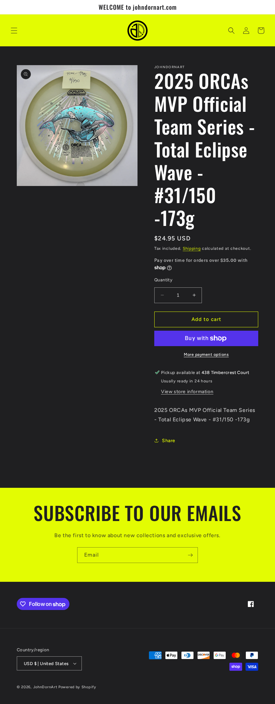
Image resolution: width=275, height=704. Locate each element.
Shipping (192, 248)
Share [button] (168, 440)
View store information (187, 391)
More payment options (206, 354)
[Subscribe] (190, 555)
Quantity (163, 279)
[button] (14, 30)
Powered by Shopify (77, 687)
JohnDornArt (45, 687)
